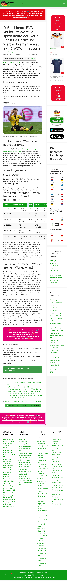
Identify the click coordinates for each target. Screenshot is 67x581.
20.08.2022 (8, 208)
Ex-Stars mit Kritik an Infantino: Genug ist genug (9, 504)
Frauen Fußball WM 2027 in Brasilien (43, 455)
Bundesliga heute (10, 401)
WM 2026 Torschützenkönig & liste (57, 499)
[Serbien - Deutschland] (57, 198)
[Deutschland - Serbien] (57, 188)
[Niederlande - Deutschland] (57, 179)
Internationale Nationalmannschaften (56, 336)
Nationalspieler (55, 365)
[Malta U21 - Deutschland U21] (57, 239)
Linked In (36, 577)
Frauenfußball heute (56, 331)
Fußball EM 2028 (42, 536)
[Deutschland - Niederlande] (57, 203)
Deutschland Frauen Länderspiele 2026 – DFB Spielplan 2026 (25, 455)
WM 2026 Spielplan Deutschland (56, 459)
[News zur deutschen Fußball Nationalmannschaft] (12, 3)
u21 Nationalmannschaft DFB (56, 370)
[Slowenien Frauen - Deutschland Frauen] (57, 223)
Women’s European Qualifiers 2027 (43, 474)
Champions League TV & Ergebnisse (41, 504)
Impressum (34, 574)
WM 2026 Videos (57, 504)
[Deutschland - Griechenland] (57, 184)
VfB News (53, 310)
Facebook (15, 577)
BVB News (53, 308)
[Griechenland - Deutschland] (57, 193)
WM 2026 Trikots (55, 323)
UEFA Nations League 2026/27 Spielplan (42, 483)
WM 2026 (40, 478)
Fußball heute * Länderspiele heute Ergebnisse (28, 401)
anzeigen (32, 58)
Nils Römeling (25, 574)
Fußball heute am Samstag (12, 63)
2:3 (30, 208)
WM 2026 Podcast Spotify (47, 577)
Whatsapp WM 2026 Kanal (54, 574)
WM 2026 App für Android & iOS (33, 576)
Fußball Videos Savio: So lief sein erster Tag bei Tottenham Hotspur (9, 443)
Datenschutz (42, 574)
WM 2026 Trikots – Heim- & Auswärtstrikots (57, 492)
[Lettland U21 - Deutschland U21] (57, 234)
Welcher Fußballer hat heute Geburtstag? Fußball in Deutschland (42, 524)
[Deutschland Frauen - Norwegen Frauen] (57, 218)
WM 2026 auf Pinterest (25, 577)
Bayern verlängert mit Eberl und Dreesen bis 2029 (9, 488)
